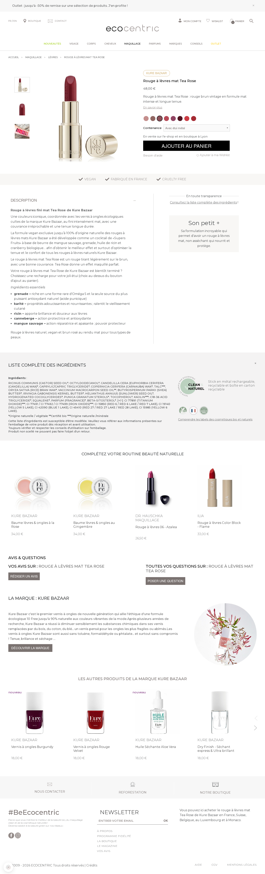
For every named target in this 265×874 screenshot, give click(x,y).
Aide (198, 864)
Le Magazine (107, 846)
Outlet (216, 43)
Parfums (155, 43)
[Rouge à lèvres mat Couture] (194, 118)
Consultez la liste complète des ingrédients (203, 202)
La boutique (107, 841)
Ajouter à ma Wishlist (215, 155)
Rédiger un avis (24, 576)
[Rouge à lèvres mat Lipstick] (187, 118)
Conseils (196, 43)
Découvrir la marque (30, 648)
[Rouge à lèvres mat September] (173, 118)
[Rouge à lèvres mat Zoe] (146, 118)
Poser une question (165, 581)
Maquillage (132, 43)
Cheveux (110, 43)
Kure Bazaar (156, 73)
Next (255, 726)
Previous (255, 716)
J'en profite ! (118, 6)
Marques (175, 43)
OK (166, 820)
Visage (74, 43)
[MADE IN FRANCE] (193, 410)
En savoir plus (152, 107)
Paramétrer (24, 854)
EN (15, 20)
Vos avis (103, 851)
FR (9, 20)
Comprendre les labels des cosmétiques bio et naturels (215, 419)
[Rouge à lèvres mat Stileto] (166, 118)
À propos (105, 831)
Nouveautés (52, 43)
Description (24, 200)
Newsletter (113, 812)
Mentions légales (242, 864)
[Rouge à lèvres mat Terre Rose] (153, 118)
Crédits (91, 865)
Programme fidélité (114, 836)
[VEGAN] (183, 410)
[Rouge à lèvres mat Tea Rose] (160, 118)
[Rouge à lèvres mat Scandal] (180, 118)
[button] (8, 867)
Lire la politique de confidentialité (25, 838)
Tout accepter (65, 854)
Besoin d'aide (153, 155)
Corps (91, 43)
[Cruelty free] (204, 410)
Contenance (152, 128)
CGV (214, 864)
